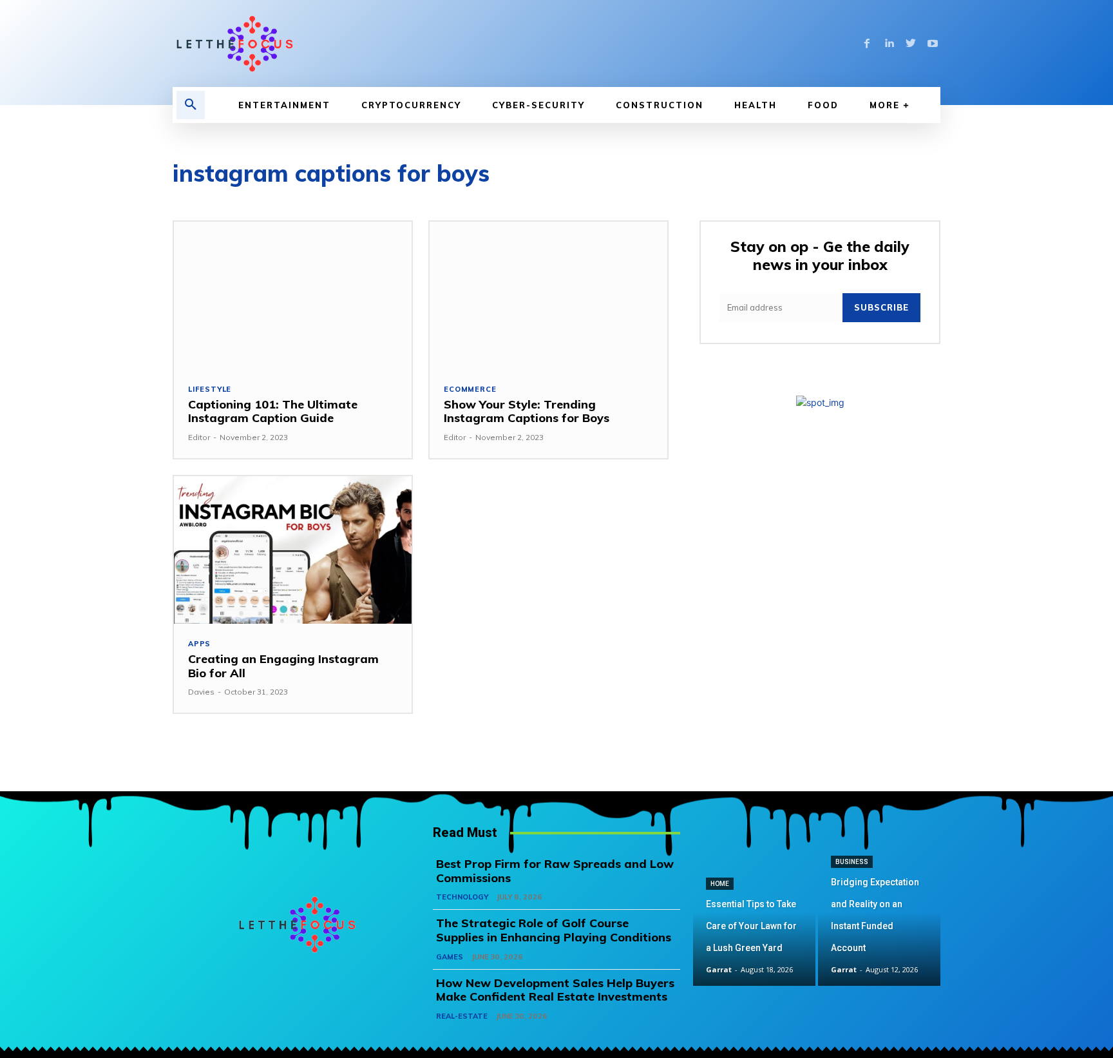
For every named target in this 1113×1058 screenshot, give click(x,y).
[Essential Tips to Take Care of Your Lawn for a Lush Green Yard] (754, 924)
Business (851, 861)
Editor (199, 437)
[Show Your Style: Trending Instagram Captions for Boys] (548, 295)
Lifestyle (209, 389)
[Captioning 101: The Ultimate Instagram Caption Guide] (293, 295)
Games (449, 956)
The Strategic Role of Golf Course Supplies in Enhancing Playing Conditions (553, 930)
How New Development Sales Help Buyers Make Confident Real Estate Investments (555, 990)
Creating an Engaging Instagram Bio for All (283, 665)
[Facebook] (867, 44)
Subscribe (881, 307)
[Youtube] (932, 44)
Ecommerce (470, 389)
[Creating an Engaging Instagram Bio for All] (293, 550)
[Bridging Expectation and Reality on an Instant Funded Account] (879, 924)
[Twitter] (910, 44)
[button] (190, 105)
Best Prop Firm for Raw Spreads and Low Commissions (555, 870)
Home (719, 883)
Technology (462, 896)
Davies (201, 692)
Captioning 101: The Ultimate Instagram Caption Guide (272, 411)
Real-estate (462, 1016)
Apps (199, 644)
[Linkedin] (889, 44)
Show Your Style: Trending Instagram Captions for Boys (526, 411)
